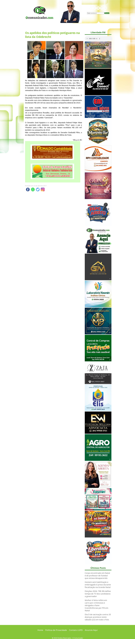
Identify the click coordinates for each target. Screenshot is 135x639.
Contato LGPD (76, 630)
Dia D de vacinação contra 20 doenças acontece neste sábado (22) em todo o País (98, 617)
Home (40, 630)
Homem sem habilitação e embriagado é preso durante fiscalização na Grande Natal (98, 584)
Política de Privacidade (56, 630)
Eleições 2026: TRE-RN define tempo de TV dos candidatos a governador (98, 594)
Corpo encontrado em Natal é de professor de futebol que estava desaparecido (97, 575)
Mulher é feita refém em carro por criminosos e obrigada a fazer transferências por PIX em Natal (96, 605)
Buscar (107, 13)
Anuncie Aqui (91, 630)
